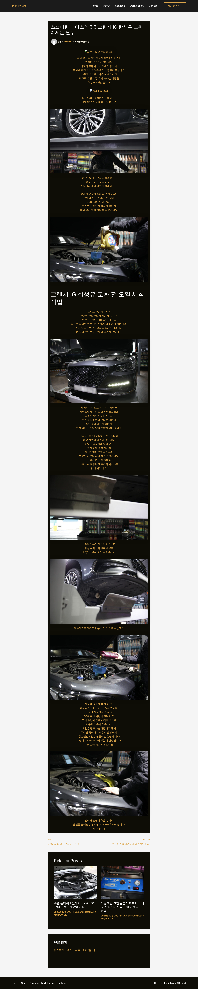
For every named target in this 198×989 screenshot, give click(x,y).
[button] (175, 5)
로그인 (81, 950)
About (106, 5)
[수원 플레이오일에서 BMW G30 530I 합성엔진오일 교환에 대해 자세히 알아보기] (75, 882)
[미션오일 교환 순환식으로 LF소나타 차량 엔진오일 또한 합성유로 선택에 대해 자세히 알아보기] (122, 882)
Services (120, 5)
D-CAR (123, 916)
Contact (154, 5)
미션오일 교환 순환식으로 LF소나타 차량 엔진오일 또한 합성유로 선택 (122, 907)
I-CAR (76, 912)
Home (95, 5)
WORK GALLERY (88, 912)
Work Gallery (137, 5)
